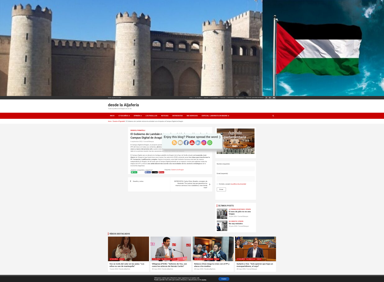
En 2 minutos (233, 221)
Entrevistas (231, 97)
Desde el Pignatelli (137, 130)
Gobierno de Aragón (177, 169)
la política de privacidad (238, 184)
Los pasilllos (214, 97)
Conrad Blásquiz (243, 216)
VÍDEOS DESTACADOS (119, 234)
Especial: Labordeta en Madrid (255, 97)
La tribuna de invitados (237, 209)
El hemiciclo (166, 259)
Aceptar (223, 279)
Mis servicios (240, 97)
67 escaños (198, 97)
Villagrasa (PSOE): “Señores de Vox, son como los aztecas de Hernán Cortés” (169, 265)
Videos (121, 259)
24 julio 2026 (233, 216)
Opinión (206, 97)
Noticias (222, 97)
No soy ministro (236, 223)
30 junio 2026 (233, 226)
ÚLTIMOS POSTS (226, 205)
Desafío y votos (138, 181)
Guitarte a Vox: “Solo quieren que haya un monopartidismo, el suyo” (255, 265)
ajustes (204, 280)
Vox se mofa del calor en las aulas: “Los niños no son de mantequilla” (127, 265)
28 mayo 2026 (156, 269)
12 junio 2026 (114, 269)
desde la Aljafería (123, 105)
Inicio (191, 97)
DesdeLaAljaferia (124, 269)
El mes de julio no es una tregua (240, 212)
